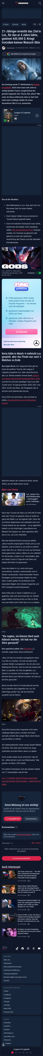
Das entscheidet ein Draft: (23, 230)
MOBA (16, 115)
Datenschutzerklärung (12, 970)
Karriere (6, 980)
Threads (7, 1002)
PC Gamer (27, 649)
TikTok (6, 991)
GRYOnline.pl (8, 1033)
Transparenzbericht (11, 974)
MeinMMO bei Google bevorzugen (23, 54)
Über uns (7, 960)
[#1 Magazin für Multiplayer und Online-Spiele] (21, 3)
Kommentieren (31, 819)
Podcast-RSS (8, 1012)
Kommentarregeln (24, 834)
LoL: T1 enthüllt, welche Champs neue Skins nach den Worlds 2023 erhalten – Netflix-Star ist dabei (21, 781)
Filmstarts (7, 1040)
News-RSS (7, 1008)
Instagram (7, 998)
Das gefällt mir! (14, 819)
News (24, 24)
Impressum (8, 963)
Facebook (7, 995)
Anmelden (37, 843)
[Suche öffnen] (39, 3)
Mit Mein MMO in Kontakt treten (15, 977)
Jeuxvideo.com (9, 1036)
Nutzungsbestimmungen (12, 967)
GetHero (7, 1029)
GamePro (7, 1026)
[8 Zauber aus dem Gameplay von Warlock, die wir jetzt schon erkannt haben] (9, 932)
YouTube (7, 1005)
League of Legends (22, 113)
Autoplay (31, 273)
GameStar (7, 1023)
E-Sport (6, 24)
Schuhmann (11, 48)
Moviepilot (7, 1043)
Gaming (15, 24)
